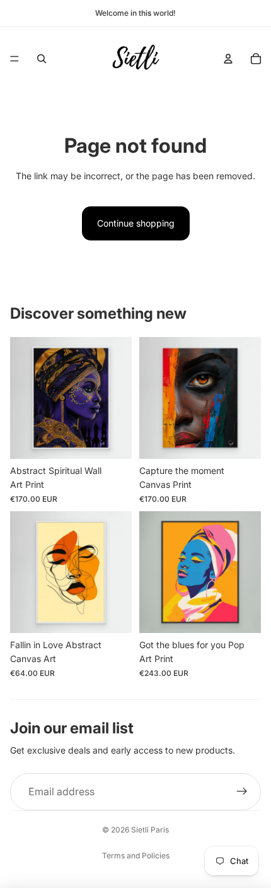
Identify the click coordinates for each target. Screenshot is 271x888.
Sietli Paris (150, 829)
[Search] (41, 59)
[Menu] (14, 58)
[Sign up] (242, 792)
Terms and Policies (136, 855)
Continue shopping (136, 223)
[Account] (228, 59)
